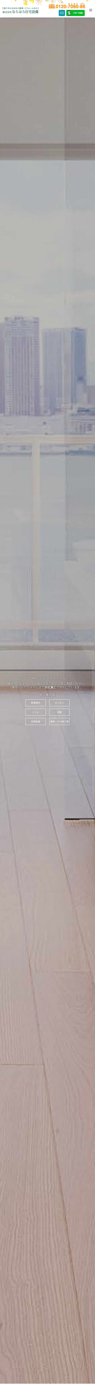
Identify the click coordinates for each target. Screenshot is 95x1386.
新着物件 (35, 703)
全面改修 (35, 721)
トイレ (35, 712)
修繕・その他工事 (59, 721)
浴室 (59, 712)
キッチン (59, 703)
